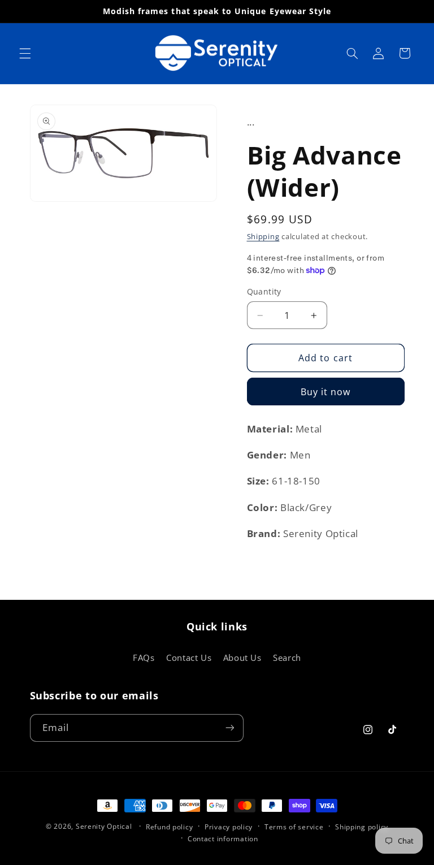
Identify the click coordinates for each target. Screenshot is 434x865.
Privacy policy (229, 827)
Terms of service (294, 827)
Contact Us (188, 657)
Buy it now (326, 392)
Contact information (223, 838)
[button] (25, 53)
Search (287, 657)
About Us (242, 657)
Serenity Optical (104, 826)
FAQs (144, 657)
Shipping (263, 236)
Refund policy (169, 827)
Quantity (264, 291)
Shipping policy (361, 827)
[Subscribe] (229, 728)
